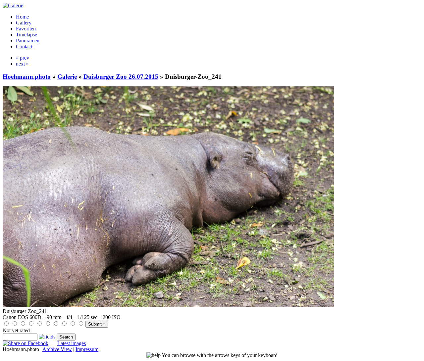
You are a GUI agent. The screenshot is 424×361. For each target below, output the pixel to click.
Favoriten (26, 28)
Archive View (57, 349)
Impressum (87, 349)
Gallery (23, 22)
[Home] (13, 5)
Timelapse (26, 34)
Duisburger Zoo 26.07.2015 (120, 76)
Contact (24, 46)
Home (22, 17)
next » (22, 64)
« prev (22, 58)
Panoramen (27, 40)
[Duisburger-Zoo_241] (168, 305)
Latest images (71, 343)
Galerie (67, 76)
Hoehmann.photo (27, 76)
